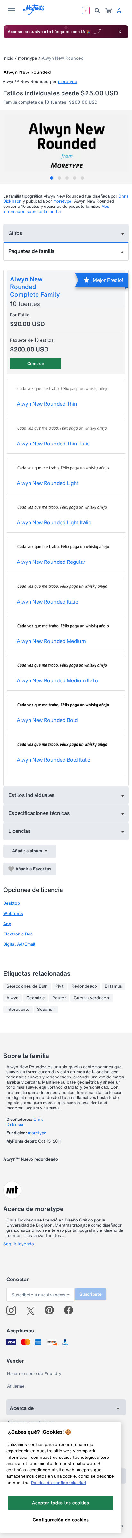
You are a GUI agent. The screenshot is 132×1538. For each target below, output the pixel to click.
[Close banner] (119, 32)
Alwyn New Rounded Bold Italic (53, 760)
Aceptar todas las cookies (60, 1503)
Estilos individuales (31, 795)
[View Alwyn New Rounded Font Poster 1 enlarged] (67, 145)
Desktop (11, 903)
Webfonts (13, 913)
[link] (108, 10)
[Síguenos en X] (33, 1310)
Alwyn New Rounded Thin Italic (53, 443)
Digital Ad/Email (19, 944)
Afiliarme (16, 1386)
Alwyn (12, 998)
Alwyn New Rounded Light (48, 483)
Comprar (35, 363)
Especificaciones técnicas (39, 813)
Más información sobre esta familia (56, 209)
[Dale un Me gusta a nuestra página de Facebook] (71, 1310)
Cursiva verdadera (92, 998)
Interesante (17, 1009)
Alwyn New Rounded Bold (47, 720)
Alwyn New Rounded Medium (51, 641)
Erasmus (113, 986)
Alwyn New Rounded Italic (47, 601)
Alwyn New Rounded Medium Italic (57, 680)
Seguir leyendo (18, 1243)
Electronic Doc (18, 934)
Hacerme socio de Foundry (34, 1374)
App (7, 924)
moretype (27, 58)
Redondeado (84, 986)
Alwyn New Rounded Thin (47, 404)
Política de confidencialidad (58, 1482)
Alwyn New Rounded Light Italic (54, 522)
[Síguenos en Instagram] (13, 1310)
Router (59, 998)
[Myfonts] (34, 13)
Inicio (8, 58)
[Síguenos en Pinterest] (52, 1310)
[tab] (51, 178)
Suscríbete (90, 1294)
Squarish (46, 1009)
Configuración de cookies (61, 1520)
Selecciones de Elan (27, 986)
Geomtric (35, 998)
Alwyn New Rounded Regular (51, 562)
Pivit (59, 986)
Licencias (19, 831)
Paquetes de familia (31, 251)
